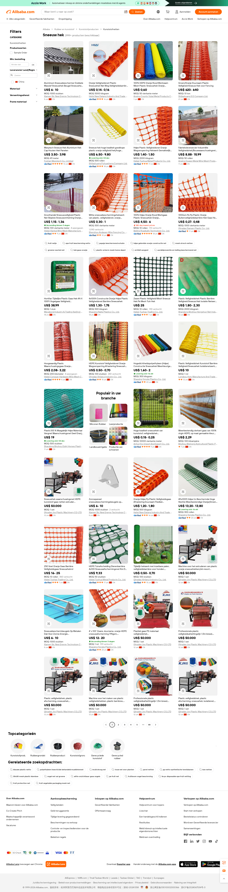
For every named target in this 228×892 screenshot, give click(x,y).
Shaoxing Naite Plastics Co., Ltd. (104, 312)
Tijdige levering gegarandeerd (65, 816)
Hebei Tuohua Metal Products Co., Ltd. (152, 161)
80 (149, 725)
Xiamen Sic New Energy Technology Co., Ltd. (63, 96)
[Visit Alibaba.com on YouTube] (210, 841)
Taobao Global (127, 878)
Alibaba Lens (12, 864)
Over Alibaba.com (15, 798)
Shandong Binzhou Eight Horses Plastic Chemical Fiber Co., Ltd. (63, 446)
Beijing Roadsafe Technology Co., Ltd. (152, 230)
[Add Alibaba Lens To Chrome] (56, 864)
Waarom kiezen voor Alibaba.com (22, 805)
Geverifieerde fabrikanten (107, 805)
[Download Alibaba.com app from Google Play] (211, 864)
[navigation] (23, 377)
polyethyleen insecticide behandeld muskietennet (61, 770)
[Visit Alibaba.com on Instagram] (204, 841)
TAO (138, 878)
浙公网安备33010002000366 (164, 887)
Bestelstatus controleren (196, 816)
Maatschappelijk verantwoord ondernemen (20, 818)
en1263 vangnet (141, 250)
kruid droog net (99, 770)
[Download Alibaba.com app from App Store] (188, 864)
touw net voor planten (124, 770)
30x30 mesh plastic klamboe (25, 776)
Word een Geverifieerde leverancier (201, 822)
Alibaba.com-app (167, 864)
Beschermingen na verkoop (64, 822)
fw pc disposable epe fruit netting (176, 776)
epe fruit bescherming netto (78, 243)
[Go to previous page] (106, 724)
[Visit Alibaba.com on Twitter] (198, 841)
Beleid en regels (58, 837)
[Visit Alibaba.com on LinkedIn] (192, 841)
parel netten (148, 770)
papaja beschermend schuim (112, 243)
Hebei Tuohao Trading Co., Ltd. (148, 312)
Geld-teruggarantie (60, 811)
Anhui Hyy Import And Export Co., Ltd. (152, 444)
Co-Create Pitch (14, 811)
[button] (126, 12)
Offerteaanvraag (103, 811)
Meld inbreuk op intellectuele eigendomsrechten (153, 829)
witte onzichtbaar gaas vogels (87, 776)
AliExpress (70, 878)
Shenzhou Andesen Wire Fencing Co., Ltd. (108, 232)
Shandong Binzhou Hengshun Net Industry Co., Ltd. (198, 312)
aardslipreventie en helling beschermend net (177, 250)
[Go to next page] (155, 724)
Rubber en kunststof (64, 29)
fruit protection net (21, 783)
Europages (159, 878)
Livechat (143, 811)
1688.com (82, 878)
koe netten (207, 770)
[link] (224, 863)
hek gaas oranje (80, 250)
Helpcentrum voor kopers (151, 805)
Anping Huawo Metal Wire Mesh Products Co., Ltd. (198, 161)
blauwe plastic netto (22, 770)
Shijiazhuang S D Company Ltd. (193, 96)
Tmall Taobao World (98, 878)
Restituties (144, 822)
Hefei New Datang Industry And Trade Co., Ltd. (108, 96)
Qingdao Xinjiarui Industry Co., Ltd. (105, 376)
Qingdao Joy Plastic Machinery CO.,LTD (63, 512)
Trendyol (147, 878)
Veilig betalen (57, 805)
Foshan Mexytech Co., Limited (58, 161)
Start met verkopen (193, 811)
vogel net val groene (56, 776)
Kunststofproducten (89, 29)
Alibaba (46, 29)
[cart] (168, 12)
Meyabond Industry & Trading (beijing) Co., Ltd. (63, 312)
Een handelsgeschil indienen (153, 816)
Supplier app (123, 864)
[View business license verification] (142, 887)
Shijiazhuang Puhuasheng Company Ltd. (108, 163)
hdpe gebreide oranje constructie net (150, 243)
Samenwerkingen (192, 828)
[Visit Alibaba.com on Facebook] (185, 841)
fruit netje (52, 243)
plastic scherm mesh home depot (111, 250)
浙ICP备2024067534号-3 (193, 887)
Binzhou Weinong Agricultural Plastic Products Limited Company (198, 444)
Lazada (114, 878)
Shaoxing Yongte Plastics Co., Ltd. (150, 379)
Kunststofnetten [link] (111, 29)
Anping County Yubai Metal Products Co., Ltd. (153, 96)
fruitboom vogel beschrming (140, 776)
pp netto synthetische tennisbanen (178, 770)
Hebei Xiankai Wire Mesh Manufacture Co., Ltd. (63, 230)
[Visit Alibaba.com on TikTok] (216, 841)
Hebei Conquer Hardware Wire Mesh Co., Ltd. (63, 376)
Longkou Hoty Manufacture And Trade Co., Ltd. (198, 376)
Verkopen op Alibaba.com (196, 805)
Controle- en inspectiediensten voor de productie (70, 829)
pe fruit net (114, 776)
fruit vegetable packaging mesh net (54, 783)
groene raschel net (56, 250)
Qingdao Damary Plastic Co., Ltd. (194, 228)
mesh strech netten (184, 243)
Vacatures (11, 825)
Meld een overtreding (149, 837)
